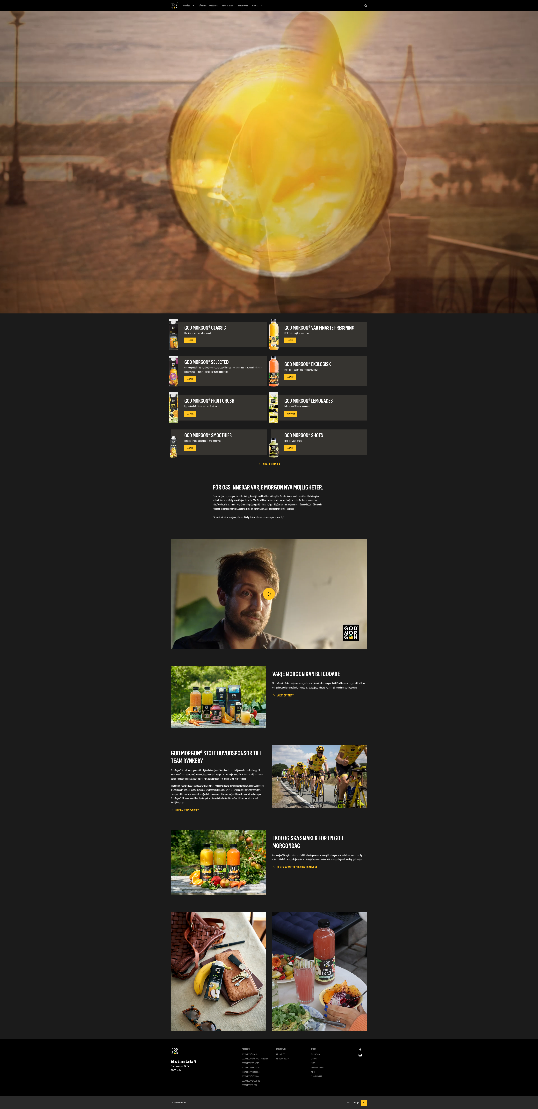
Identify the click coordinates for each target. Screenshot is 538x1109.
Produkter (187, 5)
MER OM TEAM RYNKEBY (187, 810)
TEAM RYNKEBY (228, 5)
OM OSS (255, 5)
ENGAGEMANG (281, 1049)
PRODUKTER (246, 1049)
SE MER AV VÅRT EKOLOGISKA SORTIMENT (297, 867)
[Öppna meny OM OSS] (260, 5)
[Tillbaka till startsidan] (174, 6)
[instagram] (360, 1055)
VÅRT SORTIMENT (285, 695)
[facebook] (360, 1049)
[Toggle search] (365, 5)
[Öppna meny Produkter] (192, 5)
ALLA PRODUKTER (271, 464)
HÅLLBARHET (243, 5)
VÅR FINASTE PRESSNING (208, 5)
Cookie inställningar (352, 1102)
